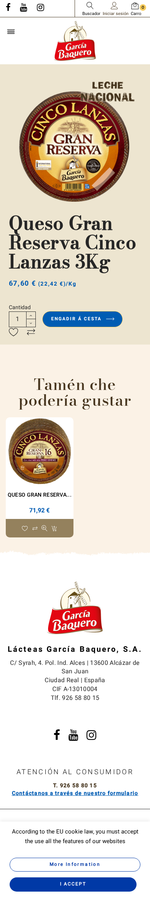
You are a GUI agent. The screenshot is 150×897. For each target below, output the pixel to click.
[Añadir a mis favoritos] (13, 332)
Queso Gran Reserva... (40, 495)
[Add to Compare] (31, 332)
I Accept (73, 883)
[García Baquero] (75, 40)
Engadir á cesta (77, 318)
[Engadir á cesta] (54, 529)
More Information (75, 864)
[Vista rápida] (44, 529)
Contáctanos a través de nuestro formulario (75, 793)
